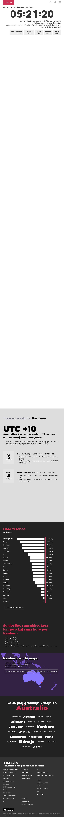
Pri (38, 791)
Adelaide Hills (16, 716)
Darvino (49, 722)
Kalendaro (6, 793)
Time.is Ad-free (42, 783)
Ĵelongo (37, 746)
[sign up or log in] (55, 3)
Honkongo (7, 589)
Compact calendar (9, 796)
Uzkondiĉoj (25, 802)
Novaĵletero (26, 778)
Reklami (24, 799)
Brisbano (18, 722)
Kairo (5, 576)
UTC (4, 554)
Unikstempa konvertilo (45, 775)
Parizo (39, 32)
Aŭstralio (28, 663)
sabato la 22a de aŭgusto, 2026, (40, 21)
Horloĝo (6, 784)
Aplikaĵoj (25, 770)
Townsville (25, 747)
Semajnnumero (8, 798)
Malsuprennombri (9, 787)
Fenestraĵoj (25, 772)
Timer (5, 790)
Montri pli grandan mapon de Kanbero (19, 671)
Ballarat (40, 716)
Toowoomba (51, 742)
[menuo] (60, 2)
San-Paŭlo (6, 551)
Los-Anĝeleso (16, 32)
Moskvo (6, 579)
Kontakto (40, 794)
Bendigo (48, 716)
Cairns (41, 722)
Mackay (35, 731)
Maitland (43, 731)
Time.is (9, 2)
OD (38, 786)
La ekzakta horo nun (10, 770)
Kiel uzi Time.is (42, 788)
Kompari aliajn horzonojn (14, 607)
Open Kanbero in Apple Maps (46, 671)
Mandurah (52, 731)
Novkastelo (35, 736)
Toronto (6, 548)
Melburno (18, 737)
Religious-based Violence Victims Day (47, 23)
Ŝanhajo (6, 595)
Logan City (24, 731)
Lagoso (5, 557)
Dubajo (5, 582)
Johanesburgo (8, 564)
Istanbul (6, 573)
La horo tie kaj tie (9, 772)
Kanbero (46, 726)
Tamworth (40, 741)
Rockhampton (11, 741)
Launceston (12, 731)
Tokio (57, 32)
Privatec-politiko (27, 805)
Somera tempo (8, 781)
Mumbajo (6, 586)
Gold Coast (16, 726)
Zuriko (5, 570)
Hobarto (30, 727)
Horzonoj (6, 778)
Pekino (48, 32)
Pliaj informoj (32, 25)
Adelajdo (29, 716)
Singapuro (6, 592)
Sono (5, 801)
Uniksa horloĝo (42, 772)
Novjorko (6, 545)
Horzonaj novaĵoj (27, 775)
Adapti (39, 780)
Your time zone (8, 775)
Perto (49, 736)
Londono (29, 32)
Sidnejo (5, 601)
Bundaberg (32, 721)
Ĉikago (5, 542)
